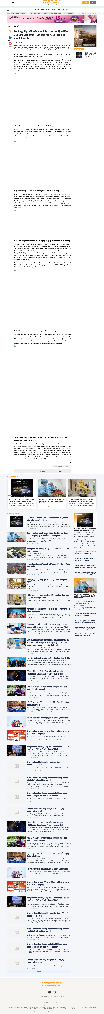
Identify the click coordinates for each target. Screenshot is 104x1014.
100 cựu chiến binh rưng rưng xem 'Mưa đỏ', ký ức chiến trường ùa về (46, 809)
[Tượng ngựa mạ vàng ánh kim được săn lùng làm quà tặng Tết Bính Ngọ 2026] (16, 599)
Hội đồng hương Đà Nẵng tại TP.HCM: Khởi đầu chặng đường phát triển (48, 703)
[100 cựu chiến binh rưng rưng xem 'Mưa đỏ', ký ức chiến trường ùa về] (16, 812)
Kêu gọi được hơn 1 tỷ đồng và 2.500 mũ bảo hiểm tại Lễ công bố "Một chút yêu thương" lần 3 (48, 747)
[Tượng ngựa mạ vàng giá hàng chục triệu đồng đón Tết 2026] (16, 583)
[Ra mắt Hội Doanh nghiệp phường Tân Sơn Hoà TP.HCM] (16, 662)
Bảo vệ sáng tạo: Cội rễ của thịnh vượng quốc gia (46, 973)
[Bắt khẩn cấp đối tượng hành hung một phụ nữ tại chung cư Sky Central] (16, 990)
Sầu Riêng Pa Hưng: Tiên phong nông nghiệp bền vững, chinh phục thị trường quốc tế (86, 573)
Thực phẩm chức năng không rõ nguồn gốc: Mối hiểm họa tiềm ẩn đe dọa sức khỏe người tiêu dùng (48, 1003)
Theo (61, 466)
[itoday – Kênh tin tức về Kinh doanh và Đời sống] (51, 3)
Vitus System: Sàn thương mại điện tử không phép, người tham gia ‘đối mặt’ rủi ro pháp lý (47, 794)
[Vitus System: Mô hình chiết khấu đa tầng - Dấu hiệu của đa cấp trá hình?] (16, 766)
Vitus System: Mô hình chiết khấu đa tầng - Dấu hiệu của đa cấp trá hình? (48, 763)
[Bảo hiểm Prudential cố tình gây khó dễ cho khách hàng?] (52, 19)
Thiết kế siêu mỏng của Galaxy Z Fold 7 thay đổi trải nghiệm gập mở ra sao (85, 634)
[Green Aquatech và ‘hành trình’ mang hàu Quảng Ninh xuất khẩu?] (16, 568)
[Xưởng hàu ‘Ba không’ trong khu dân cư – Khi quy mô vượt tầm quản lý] (16, 552)
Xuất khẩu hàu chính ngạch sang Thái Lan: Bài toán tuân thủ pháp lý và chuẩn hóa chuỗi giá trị (52, 501)
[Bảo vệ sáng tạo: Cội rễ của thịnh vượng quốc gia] (16, 977)
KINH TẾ (10, 495)
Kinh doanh (79, 514)
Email (93, 2)
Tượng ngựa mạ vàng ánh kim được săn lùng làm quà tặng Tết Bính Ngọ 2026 (81, 500)
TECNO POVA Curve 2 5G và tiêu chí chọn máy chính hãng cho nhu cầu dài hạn (21, 500)
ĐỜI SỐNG (36, 697)
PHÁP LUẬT (36, 559)
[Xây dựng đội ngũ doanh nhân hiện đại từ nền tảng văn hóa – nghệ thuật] (16, 612)
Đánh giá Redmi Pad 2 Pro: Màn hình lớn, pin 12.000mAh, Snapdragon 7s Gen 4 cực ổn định (45, 672)
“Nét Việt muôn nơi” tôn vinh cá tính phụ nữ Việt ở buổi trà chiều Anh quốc (47, 688)
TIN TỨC (36, 590)
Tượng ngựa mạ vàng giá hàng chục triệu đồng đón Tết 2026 (48, 580)
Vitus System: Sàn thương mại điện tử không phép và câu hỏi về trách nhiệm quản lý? (48, 778)
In (61, 471)
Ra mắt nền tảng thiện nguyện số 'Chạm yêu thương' (47, 717)
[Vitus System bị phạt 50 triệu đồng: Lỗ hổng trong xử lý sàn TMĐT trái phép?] (16, 735)
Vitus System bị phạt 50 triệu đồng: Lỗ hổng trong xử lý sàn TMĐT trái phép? (48, 732)
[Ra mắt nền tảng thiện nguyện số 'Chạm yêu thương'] (16, 721)
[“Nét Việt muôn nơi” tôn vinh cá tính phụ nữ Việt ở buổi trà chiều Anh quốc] (16, 690)
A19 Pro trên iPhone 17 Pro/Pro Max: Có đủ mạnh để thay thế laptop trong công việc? (85, 621)
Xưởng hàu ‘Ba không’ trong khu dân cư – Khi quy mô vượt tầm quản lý (24, 13)
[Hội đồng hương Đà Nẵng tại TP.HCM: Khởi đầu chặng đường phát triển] (16, 706)
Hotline (86, 2)
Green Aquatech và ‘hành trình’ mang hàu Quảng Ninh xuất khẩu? (57, 13)
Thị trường (78, 580)
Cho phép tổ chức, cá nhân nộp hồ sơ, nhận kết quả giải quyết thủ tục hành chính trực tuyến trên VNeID (48, 625)
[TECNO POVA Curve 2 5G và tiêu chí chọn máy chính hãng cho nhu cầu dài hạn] (16, 521)
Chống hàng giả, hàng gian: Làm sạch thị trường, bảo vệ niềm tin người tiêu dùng (85, 628)
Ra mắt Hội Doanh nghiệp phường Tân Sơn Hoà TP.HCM (48, 657)
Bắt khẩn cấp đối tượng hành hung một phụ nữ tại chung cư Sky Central (47, 988)
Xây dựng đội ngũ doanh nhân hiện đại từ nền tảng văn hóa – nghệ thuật (48, 610)
